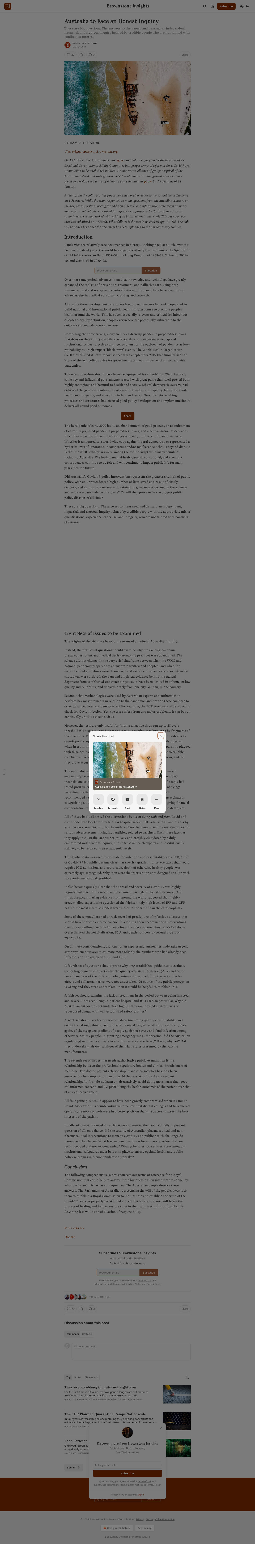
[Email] (127, 799)
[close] (161, 735)
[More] (156, 799)
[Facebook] (112, 799)
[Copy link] (98, 799)
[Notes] (142, 799)
